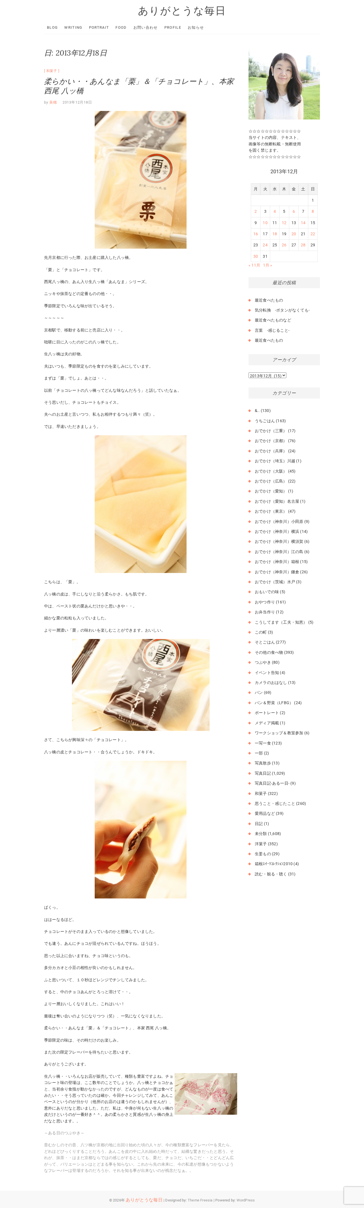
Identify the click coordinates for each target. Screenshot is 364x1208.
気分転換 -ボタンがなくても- (282, 310)
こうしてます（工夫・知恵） (281, 622)
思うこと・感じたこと (275, 803)
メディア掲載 (267, 723)
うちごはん (265, 421)
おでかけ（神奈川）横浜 (277, 531)
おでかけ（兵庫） (271, 451)
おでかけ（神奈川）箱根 (277, 561)
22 (313, 234)
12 (284, 222)
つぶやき (263, 662)
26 (284, 245)
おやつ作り (265, 602)
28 (303, 245)
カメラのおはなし (271, 682)
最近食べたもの (269, 300)
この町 (261, 632)
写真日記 (263, 773)
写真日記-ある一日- (272, 783)
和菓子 (51, 71)
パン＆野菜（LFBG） (274, 702)
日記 (259, 823)
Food (121, 27)
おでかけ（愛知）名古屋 (277, 501)
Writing (73, 27)
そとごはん (265, 642)
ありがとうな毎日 (182, 10)
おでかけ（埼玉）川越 (275, 461)
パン (259, 692)
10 (265, 222)
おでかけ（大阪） (271, 471)
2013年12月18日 (77, 102)
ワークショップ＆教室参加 (279, 733)
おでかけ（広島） (271, 481)
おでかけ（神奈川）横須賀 (279, 541)
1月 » (267, 265)
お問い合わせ (145, 27)
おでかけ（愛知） (271, 491)
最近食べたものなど (273, 320)
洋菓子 (261, 844)
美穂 (52, 102)
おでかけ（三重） (271, 430)
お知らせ (196, 27)
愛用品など (265, 813)
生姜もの (263, 854)
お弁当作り (265, 612)
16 (255, 234)
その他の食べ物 (269, 652)
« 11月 (254, 265)
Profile (172, 27)
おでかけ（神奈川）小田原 (279, 521)
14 (303, 222)
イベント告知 (267, 672)
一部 (259, 753)
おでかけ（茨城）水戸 (275, 582)
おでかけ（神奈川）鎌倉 (277, 572)
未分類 (261, 833)
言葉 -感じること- (272, 330)
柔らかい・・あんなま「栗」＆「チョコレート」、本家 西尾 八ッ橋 (139, 86)
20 (293, 234)
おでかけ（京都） (271, 440)
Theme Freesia (200, 1200)
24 (265, 245)
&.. (257, 410)
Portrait (99, 27)
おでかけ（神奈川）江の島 (279, 551)
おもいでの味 (267, 591)
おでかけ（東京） (271, 511)
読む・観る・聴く (271, 874)
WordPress (246, 1200)
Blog (52, 27)
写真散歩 (263, 763)
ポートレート (267, 712)
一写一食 (263, 743)
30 (255, 256)
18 (274, 234)
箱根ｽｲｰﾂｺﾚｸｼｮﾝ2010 (274, 863)
